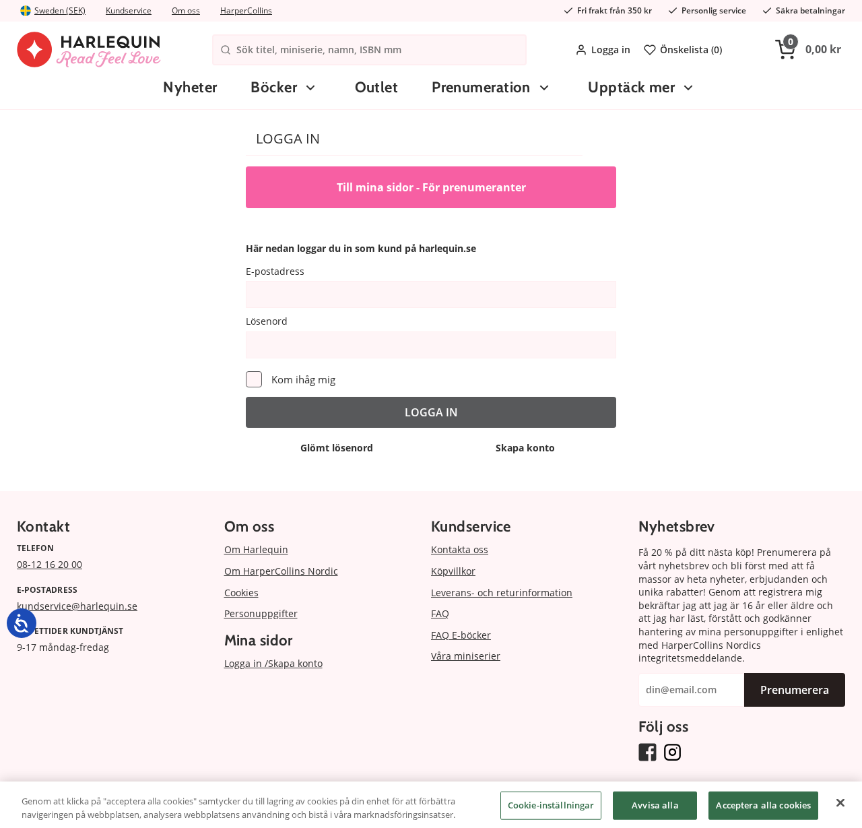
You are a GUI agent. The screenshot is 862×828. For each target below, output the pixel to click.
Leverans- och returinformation (501, 592)
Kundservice (129, 10)
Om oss (186, 10)
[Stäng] (840, 803)
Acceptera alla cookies (763, 805)
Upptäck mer (631, 87)
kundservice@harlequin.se (77, 606)
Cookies (241, 592)
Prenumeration (481, 87)
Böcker (274, 87)
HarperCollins (246, 10)
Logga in (610, 49)
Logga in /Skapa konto (273, 663)
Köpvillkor (453, 571)
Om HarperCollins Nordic (281, 571)
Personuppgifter (261, 613)
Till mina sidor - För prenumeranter (431, 187)
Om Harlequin (256, 549)
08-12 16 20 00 (49, 564)
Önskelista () (691, 49)
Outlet (377, 87)
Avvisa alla (655, 805)
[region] (431, 805)
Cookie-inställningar (551, 805)
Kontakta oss (459, 549)
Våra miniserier (465, 655)
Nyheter (190, 87)
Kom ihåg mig (303, 379)
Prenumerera (794, 689)
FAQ (440, 613)
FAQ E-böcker (461, 635)
